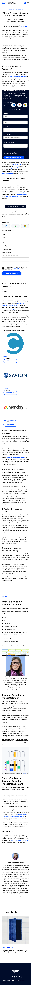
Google (19, 105)
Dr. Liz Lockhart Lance (16, 862)
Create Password (8, 142)
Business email (8, 134)
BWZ (19, 980)
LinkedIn (13, 105)
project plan (17, 164)
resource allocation (12, 196)
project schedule (22, 194)
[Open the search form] (25, 3)
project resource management (16, 457)
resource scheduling (8, 309)
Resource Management (15, 9)
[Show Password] (26, 145)
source (25, 773)
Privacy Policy (21, 152)
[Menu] (28, 3)
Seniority (6, 126)
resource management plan (18, 76)
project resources (23, 610)
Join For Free (24, 26)
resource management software (11, 168)
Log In (16, 102)
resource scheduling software (19, 840)
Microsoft (25, 105)
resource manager (7, 173)
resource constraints (19, 193)
